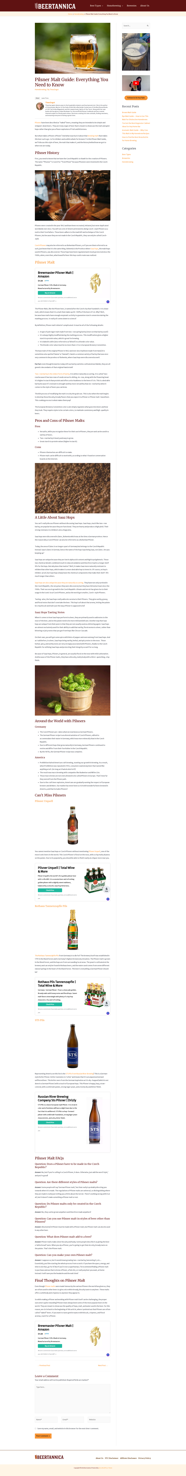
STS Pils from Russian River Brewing (80, 1074)
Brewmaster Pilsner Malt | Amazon (55, 274)
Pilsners (38, 123)
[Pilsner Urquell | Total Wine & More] (95, 878)
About (37, 98)
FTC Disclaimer (111, 1458)
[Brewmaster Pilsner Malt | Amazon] (95, 283)
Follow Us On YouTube (136, 98)
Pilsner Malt (45, 262)
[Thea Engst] (40, 106)
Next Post (103, 1365)
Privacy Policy (144, 1458)
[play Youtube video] (136, 83)
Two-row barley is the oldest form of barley (52, 374)
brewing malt (93, 136)
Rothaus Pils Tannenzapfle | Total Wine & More (57, 983)
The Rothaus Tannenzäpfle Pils (47, 956)
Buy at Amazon (50, 293)
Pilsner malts (50, 1286)
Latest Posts (45, 98)
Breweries (126, 158)
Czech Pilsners (40, 245)
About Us (99, 1458)
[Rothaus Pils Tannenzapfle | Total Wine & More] (95, 992)
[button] (102, 5)
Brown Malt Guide (129, 112)
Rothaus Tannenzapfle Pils (51, 906)
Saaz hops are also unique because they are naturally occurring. (59, 583)
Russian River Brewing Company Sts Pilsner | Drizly (57, 1098)
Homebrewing (40, 89)
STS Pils (39, 1020)
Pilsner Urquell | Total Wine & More (56, 869)
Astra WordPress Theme (105, 1468)
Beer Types (126, 154)
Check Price (50, 890)
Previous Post (44, 1365)
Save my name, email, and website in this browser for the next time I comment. (68, 1428)
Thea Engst (50, 102)
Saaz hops (94, 249)
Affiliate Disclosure (128, 1458)
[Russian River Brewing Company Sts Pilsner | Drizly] (95, 1122)
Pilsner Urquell (44, 801)
